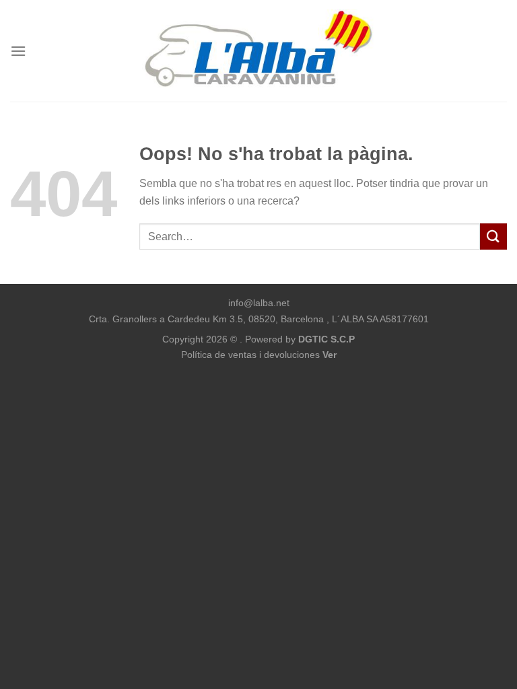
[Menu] (18, 50)
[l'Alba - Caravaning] (259, 50)
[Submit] (493, 236)
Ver (329, 354)
